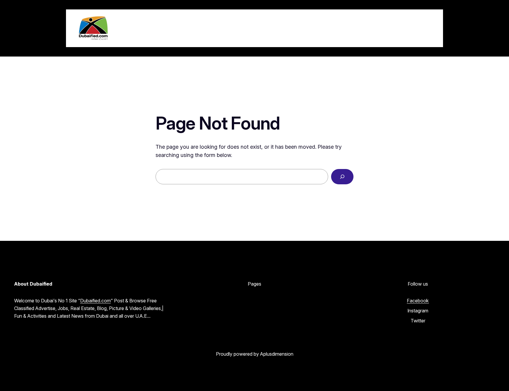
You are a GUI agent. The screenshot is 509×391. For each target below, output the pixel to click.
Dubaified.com (95, 301)
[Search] (342, 176)
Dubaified (140, 27)
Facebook (418, 301)
